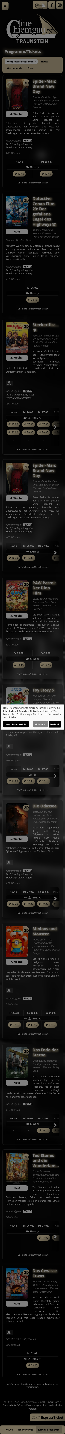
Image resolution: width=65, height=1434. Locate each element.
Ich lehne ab (40, 724)
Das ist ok (54, 724)
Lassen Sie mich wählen (16, 724)
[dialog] (32, 717)
